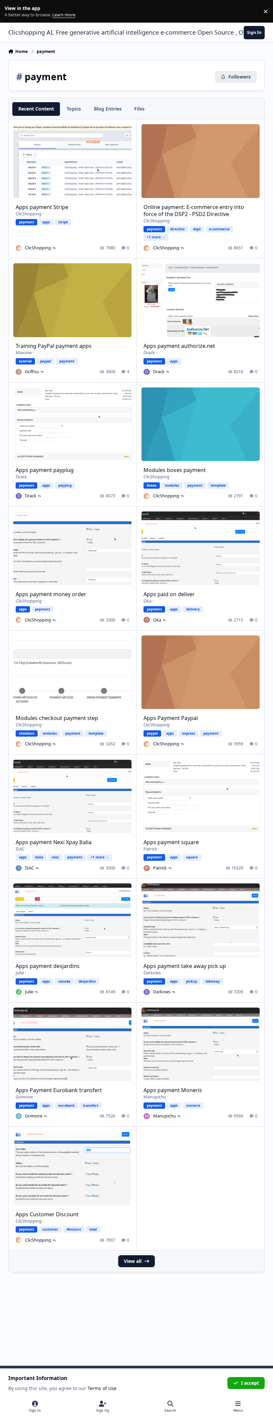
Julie (20, 973)
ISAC (20, 849)
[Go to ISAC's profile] (19, 868)
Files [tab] (139, 109)
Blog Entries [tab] (108, 109)
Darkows (152, 973)
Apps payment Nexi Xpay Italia (54, 842)
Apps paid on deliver (169, 594)
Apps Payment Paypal (170, 718)
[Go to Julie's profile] (19, 992)
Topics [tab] (74, 109)
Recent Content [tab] (36, 109)
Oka (147, 601)
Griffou (32, 371)
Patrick (150, 849)
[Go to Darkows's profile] (146, 992)
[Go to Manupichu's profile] (146, 1116)
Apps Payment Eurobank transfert (59, 1090)
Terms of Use (102, 1388)
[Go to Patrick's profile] (146, 868)
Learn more (13, 11)
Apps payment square (171, 842)
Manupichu (154, 1097)
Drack (149, 352)
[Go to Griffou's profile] (19, 372)
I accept (250, 1383)
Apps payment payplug (45, 470)
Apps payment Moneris (172, 1090)
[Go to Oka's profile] (146, 620)
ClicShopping (29, 214)
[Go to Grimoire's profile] (19, 1116)
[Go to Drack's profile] (146, 372)
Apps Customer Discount (47, 1214)
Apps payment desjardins (48, 966)
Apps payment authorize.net (179, 346)
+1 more (154, 237)
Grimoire (24, 1097)
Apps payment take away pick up (184, 966)
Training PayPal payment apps (54, 346)
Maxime (24, 352)
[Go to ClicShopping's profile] (19, 248)
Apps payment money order (51, 594)
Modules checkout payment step (57, 718)
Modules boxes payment (174, 470)
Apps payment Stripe (42, 207)
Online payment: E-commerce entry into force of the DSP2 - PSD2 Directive (193, 210)
